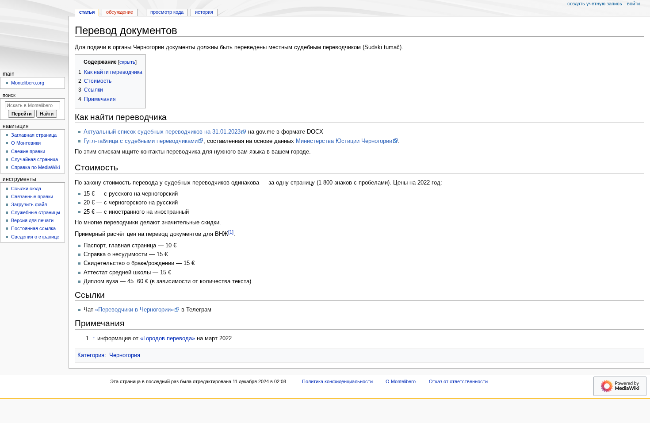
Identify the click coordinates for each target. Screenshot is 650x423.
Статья (87, 12)
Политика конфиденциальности (337, 381)
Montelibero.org (27, 82)
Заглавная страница (34, 135)
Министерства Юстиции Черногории (344, 141)
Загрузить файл (29, 204)
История (204, 12)
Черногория (124, 355)
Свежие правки (28, 151)
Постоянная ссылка (33, 228)
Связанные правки (32, 196)
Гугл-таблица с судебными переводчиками (141, 141)
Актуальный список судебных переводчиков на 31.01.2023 (162, 132)
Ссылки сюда (26, 188)
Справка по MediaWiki (35, 167)
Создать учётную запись (594, 3)
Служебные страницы (35, 212)
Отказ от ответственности (458, 381)
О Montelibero (401, 381)
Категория (90, 355)
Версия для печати (32, 220)
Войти (633, 3)
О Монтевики (26, 143)
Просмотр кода (167, 12)
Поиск (9, 95)
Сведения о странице (35, 236)
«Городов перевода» (167, 338)
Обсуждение (119, 12)
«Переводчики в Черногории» (134, 310)
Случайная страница (34, 159)
